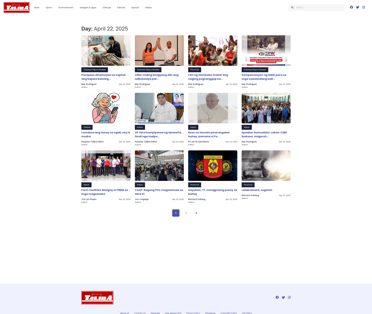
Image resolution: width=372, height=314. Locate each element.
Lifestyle (107, 7)
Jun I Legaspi (142, 199)
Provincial (194, 69)
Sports (49, 7)
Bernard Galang (196, 199)
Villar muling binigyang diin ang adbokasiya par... (157, 77)
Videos (148, 7)
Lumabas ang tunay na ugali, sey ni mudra (105, 134)
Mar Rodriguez (89, 84)
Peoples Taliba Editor (92, 141)
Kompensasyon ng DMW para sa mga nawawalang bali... (264, 77)
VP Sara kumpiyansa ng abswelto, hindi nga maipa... (158, 134)
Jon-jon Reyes (88, 199)
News (36, 7)
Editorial (121, 7)
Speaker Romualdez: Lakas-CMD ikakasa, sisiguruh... (264, 134)
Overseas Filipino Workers (95, 69)
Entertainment (66, 7)
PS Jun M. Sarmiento (198, 141)
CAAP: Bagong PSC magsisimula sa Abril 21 (159, 192)
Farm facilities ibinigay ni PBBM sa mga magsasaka (104, 192)
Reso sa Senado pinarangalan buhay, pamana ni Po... (209, 134)
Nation (140, 127)
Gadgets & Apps (88, 7)
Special (135, 7)
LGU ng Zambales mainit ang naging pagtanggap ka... (208, 77)
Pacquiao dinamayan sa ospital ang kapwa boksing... (103, 77)
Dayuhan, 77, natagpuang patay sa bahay (212, 192)
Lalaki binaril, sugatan (257, 190)
